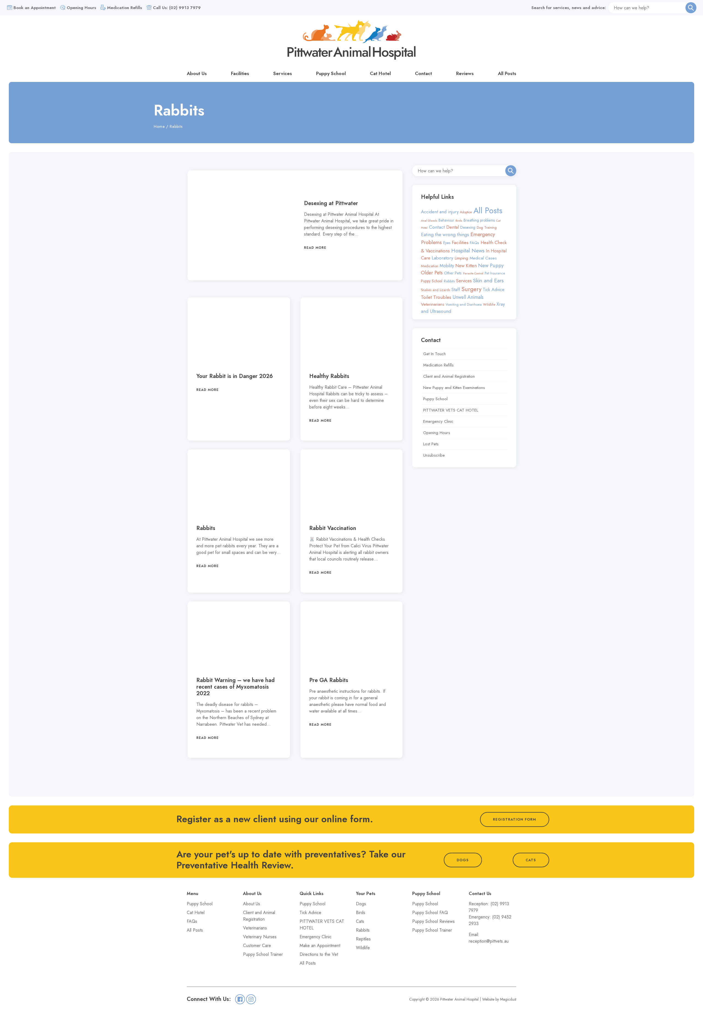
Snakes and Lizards (435, 290)
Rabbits (205, 528)
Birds (459, 221)
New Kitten (466, 265)
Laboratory (442, 258)
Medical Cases (483, 258)
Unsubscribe (434, 455)
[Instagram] (251, 999)
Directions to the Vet (319, 954)
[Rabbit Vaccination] (351, 482)
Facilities (240, 73)
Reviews (465, 73)
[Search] (690, 7)
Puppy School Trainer (263, 954)
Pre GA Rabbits (328, 680)
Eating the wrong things (445, 234)
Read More (315, 247)
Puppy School (331, 73)
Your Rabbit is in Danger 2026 (234, 376)
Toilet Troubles (436, 297)
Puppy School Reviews (433, 921)
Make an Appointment (320, 945)
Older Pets (432, 272)
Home (159, 126)
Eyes (446, 242)
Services (282, 73)
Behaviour (446, 220)
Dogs (361, 904)
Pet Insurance (495, 273)
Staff (455, 289)
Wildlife (489, 304)
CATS (531, 860)
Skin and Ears (488, 280)
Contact (423, 73)
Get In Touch (434, 354)
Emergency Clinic (438, 421)
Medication (429, 266)
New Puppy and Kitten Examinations (454, 388)
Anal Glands (429, 221)
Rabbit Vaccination (332, 528)
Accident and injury (440, 211)
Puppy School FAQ (430, 912)
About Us (197, 73)
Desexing (467, 227)
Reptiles (363, 939)
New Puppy (491, 265)
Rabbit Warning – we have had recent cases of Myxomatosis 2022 (235, 686)
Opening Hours (436, 433)
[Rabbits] (239, 482)
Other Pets (453, 273)
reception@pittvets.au (489, 941)
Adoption (466, 212)
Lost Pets (431, 444)
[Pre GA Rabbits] (351, 634)
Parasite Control (473, 273)
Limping (461, 258)
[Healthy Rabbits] (351, 330)
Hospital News (467, 250)
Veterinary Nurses (260, 937)
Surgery (471, 289)
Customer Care (257, 945)
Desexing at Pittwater (331, 203)
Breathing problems (479, 220)
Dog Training (487, 227)
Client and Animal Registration (449, 376)
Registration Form (514, 819)
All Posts (507, 73)
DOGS (463, 860)
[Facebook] (240, 999)
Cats (360, 921)
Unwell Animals (468, 297)
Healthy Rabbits (329, 376)
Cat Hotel (380, 73)
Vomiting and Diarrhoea (464, 304)
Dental (452, 227)
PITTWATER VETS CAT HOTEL (450, 410)
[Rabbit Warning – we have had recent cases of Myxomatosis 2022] (239, 634)
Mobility (447, 265)
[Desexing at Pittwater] (241, 225)
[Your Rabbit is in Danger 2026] (239, 330)
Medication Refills (438, 365)
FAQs (474, 243)
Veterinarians (432, 304)
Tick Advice (493, 289)
